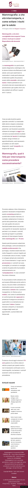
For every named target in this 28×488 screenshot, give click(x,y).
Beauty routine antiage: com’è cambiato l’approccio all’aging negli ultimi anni (16, 399)
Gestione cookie (24, 486)
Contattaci (14, 473)
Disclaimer (13, 483)
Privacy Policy (6, 483)
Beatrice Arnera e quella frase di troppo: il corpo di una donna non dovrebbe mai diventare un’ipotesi (16, 430)
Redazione (20, 483)
